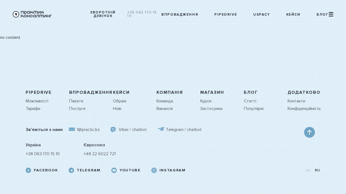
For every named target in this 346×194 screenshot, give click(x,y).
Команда (165, 101)
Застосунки (211, 108)
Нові (117, 108)
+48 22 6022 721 (100, 154)
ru (317, 170)
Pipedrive (225, 14)
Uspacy (261, 14)
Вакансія (165, 108)
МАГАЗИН (212, 92)
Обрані (119, 101)
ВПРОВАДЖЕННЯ (90, 92)
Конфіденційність (304, 108)
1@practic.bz (88, 129)
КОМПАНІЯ (170, 92)
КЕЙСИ (121, 92)
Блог (322, 14)
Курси (205, 101)
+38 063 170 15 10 (142, 14)
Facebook (46, 170)
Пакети (76, 101)
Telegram (88, 170)
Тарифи (33, 108)
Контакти (296, 101)
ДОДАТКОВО (304, 92)
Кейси (293, 14)
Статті (250, 101)
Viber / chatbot (133, 129)
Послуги (77, 108)
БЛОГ (251, 92)
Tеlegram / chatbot (184, 129)
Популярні (254, 108)
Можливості (37, 101)
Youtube (130, 170)
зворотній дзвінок (103, 14)
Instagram (172, 170)
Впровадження (179, 14)
